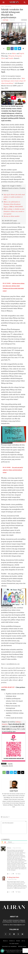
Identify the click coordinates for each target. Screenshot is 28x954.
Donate (18, 940)
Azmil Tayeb (5, 20)
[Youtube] (22, 934)
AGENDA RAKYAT (7, 687)
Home (2, 6)
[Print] (22, 772)
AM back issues (22, 946)
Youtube (10, 58)
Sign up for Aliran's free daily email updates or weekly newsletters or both (14, 196)
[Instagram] (9, 934)
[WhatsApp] (8, 48)
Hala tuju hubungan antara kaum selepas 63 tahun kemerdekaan (13, 80)
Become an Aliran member (12, 216)
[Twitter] (15, 48)
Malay (14, 53)
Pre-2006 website (14, 943)
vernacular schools (7, 766)
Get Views (24, 19)
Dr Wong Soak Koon (13, 877)
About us (5, 940)
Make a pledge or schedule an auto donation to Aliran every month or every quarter (14, 211)
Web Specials (8, 6)
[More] (23, 48)
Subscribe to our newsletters (9, 946)
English (21, 53)
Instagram (18, 56)
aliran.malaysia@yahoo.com (17, 924)
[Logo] (14, 912)
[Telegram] (19, 48)
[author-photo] (14, 788)
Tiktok (3, 58)
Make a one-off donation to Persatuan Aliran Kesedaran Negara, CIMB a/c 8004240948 (13, 204)
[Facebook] (12, 48)
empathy (10, 763)
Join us (23, 940)
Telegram (11, 56)
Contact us (12, 940)
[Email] (19, 772)
